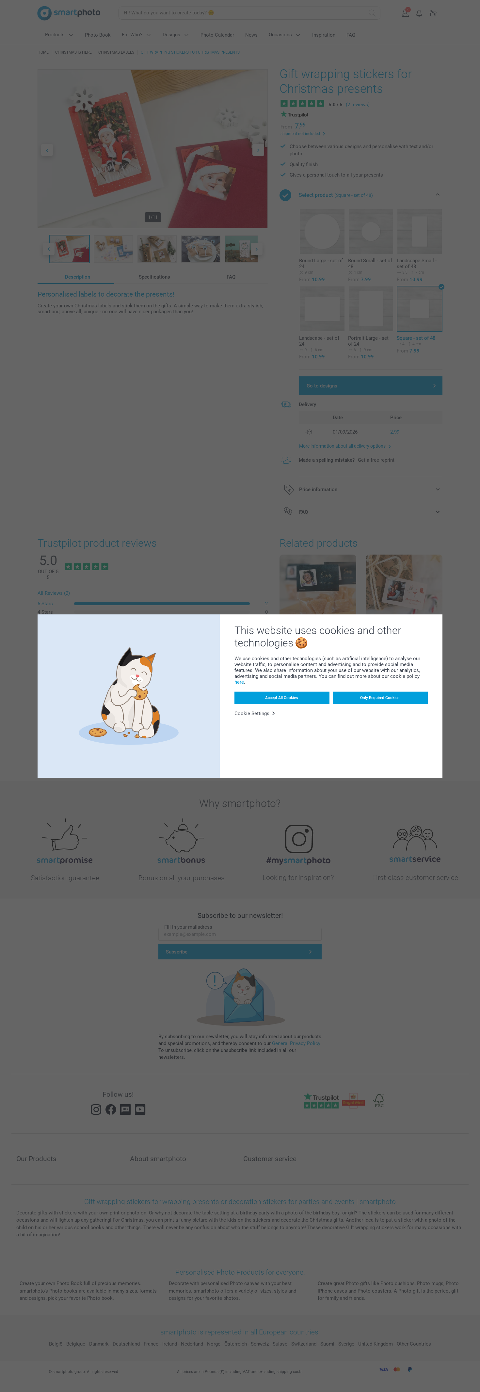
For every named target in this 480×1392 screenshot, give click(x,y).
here (239, 682)
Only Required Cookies (379, 698)
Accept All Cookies (281, 698)
